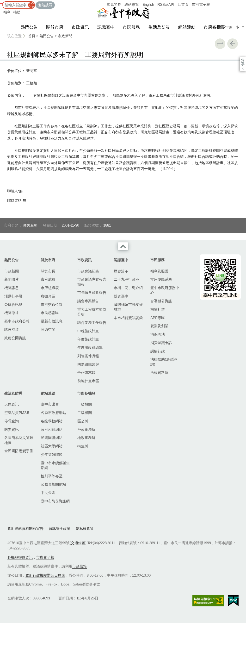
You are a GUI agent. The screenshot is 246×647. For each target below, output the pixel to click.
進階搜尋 (45, 5)
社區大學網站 (51, 446)
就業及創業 (159, 326)
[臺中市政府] (123, 13)
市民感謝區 (50, 313)
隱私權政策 (85, 528)
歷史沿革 (121, 271)
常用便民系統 (161, 279)
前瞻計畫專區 (88, 381)
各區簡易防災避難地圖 (18, 440)
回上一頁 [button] (232, 43)
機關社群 (157, 309)
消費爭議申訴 (161, 343)
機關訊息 (11, 288)
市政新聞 (65, 36)
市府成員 (48, 279)
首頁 (31, 36)
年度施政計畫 (88, 339)
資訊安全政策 (59, 528)
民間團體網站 (51, 438)
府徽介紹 (48, 296)
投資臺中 (121, 296)
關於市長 (48, 271)
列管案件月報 (88, 356)
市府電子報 (201, 4)
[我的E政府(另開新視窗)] (233, 600)
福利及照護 (159, 271)
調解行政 (157, 351)
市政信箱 (79, 566)
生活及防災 (159, 27)
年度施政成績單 (90, 347)
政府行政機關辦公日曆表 (45, 575)
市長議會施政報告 (91, 292)
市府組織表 (50, 288)
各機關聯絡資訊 (20, 557)
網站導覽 (131, 4)
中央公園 (48, 493)
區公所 (82, 421)
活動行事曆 (13, 296)
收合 (123, 246)
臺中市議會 (50, 404)
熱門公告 (29, 27)
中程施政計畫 (88, 331)
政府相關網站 (51, 429)
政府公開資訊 (15, 338)
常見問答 (114, 4)
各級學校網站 (51, 421)
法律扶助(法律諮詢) (163, 361)
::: (1, 2)
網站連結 (187, 27)
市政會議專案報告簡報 (91, 281)
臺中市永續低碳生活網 (55, 465)
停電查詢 (11, 421)
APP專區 (157, 318)
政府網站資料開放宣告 (25, 528)
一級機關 (84, 404)
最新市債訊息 (51, 321)
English (148, 4)
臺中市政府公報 (17, 321)
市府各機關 (214, 27)
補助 (16, 12)
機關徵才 (11, 313)
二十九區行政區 (126, 279)
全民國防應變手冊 (18, 451)
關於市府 (54, 27)
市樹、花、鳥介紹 (128, 288)
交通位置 (78, 543)
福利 (7, 12)
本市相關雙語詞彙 (128, 318)
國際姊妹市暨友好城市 (128, 306)
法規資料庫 (159, 372)
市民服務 (131, 27)
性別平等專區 (51, 476)
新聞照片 (11, 279)
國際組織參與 (88, 364)
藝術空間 (48, 329)
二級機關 (84, 413)
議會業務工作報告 (91, 322)
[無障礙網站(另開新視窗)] (208, 600)
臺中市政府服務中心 (164, 290)
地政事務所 (86, 438)
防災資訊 (11, 429)
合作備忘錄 (86, 372)
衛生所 (82, 446)
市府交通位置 (51, 304)
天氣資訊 (11, 404)
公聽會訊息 (13, 304)
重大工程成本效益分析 (91, 311)
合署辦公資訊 (161, 301)
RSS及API (165, 4)
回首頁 (183, 4)
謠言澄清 (11, 329)
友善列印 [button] (220, 43)
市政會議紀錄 (88, 271)
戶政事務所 (86, 429)
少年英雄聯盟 (51, 454)
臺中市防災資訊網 (55, 501)
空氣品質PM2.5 (16, 413)
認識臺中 (106, 27)
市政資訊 (80, 27)
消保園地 (157, 334)
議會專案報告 (88, 301)
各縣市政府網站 (53, 413)
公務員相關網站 (53, 484)
